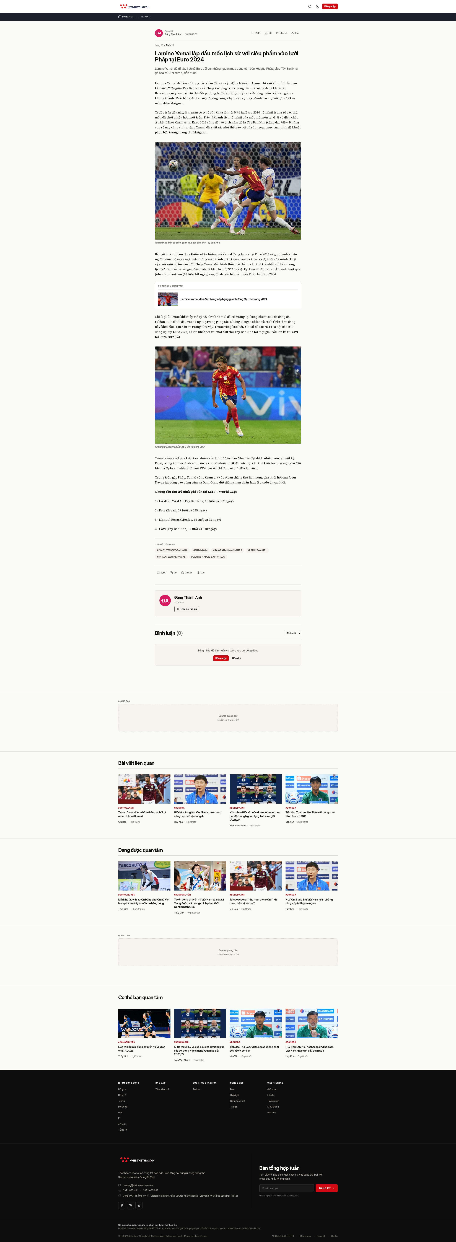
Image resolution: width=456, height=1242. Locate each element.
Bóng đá (159, 45)
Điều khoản (273, 1106)
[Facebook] (121, 1205)
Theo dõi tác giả (188, 608)
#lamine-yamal (257, 550)
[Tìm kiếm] (310, 6)
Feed (232, 1089)
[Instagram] (138, 1205)
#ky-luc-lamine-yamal (171, 556)
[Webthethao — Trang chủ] (134, 6)
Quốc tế (170, 45)
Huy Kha (178, 821)
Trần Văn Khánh (238, 825)
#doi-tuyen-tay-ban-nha (172, 550)
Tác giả (233, 1106)
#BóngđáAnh (126, 808)
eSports (122, 1124)
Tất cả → (146, 16)
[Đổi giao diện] (317, 6)
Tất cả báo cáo (163, 1089)
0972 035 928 (150, 1190)
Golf (120, 1112)
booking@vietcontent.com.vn (138, 1185)
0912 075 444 (130, 1190)
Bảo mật (271, 1112)
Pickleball (123, 1106)
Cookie (334, 1236)
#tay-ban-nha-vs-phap (227, 550)
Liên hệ (271, 1095)
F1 (119, 1118)
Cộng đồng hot (237, 1100)
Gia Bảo (122, 821)
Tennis (121, 1100)
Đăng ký (236, 658)
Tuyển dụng (273, 1100)
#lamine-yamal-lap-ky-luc (208, 556)
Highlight (234, 1095)
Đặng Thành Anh (173, 34)
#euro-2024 (200, 550)
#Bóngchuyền (126, 895)
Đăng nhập (330, 6)
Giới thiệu (272, 1089)
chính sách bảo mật (289, 1195)
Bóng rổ (122, 1095)
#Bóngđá (179, 808)
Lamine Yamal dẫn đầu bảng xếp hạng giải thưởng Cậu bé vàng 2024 (223, 299)
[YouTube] (130, 1205)
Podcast (197, 1089)
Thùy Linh (123, 908)
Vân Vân (290, 821)
